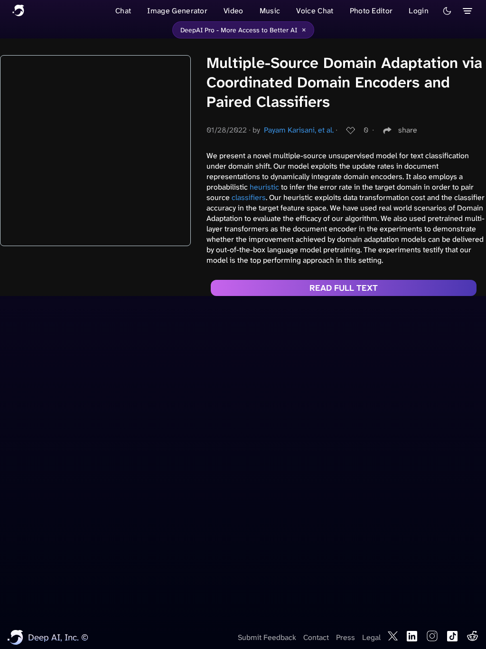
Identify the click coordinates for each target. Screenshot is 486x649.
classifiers (249, 197)
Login (419, 11)
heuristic (264, 187)
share (407, 130)
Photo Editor (371, 11)
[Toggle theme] (447, 11)
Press (345, 637)
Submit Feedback (267, 637)
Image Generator (177, 11)
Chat (123, 11)
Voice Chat (314, 11)
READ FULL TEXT (343, 288)
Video (233, 11)
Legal (371, 637)
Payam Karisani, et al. (299, 130)
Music (270, 11)
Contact (316, 637)
